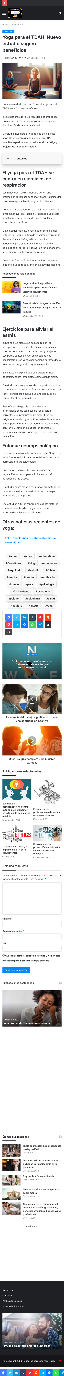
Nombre (7, 918)
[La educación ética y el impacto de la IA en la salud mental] (16, 834)
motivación (49, 577)
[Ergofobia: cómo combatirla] (11, 1180)
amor (13, 556)
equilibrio (15, 570)
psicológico (22, 591)
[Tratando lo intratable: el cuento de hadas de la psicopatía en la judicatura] (11, 1165)
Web (4, 943)
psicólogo (44, 591)
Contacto (7, 1295)
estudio (34, 570)
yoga (49, 605)
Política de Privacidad (13, 1306)
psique (14, 598)
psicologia (47, 584)
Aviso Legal (8, 1290)
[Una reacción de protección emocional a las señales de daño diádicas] (47, 833)
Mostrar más (32, 1226)
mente (30, 577)
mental (13, 577)
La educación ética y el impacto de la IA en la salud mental (15, 849)
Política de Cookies (12, 1301)
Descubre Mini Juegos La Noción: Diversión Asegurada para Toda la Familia (42, 307)
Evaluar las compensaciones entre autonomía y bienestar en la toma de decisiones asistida (16, 809)
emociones (50, 563)
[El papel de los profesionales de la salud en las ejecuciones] (47, 792)
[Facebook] (8, 617)
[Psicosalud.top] (15, 13)
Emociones (17, 24)
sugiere (17, 605)
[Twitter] (16, 617)
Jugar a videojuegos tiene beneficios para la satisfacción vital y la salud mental (40, 287)
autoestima (47, 556)
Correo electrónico (13, 931)
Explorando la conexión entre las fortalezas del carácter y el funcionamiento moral (32, 664)
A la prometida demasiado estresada (27, 1023)
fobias (51, 570)
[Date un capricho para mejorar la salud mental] (11, 1194)
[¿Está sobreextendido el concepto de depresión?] (11, 1150)
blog (32, 563)
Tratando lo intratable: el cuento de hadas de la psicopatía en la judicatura (41, 1164)
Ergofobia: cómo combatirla (38, 1176)
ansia (28, 556)
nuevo (15, 584)
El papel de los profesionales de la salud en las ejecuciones (47, 812)
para (30, 584)
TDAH (34, 605)
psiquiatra (33, 598)
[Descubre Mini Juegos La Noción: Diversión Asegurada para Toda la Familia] (11, 307)
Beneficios (14, 563)
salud (51, 598)
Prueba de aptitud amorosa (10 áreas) (27, 1345)
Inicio (7, 24)
